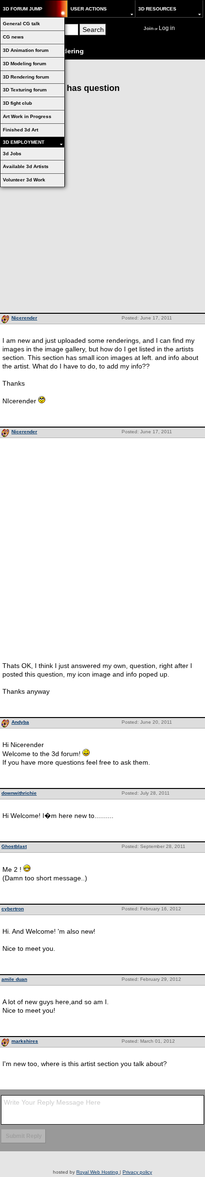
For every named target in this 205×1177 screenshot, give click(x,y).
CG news (13, 37)
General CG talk (21, 23)
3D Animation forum (26, 50)
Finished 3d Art (20, 129)
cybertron (12, 908)
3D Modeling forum (24, 63)
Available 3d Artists (26, 166)
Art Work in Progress (27, 116)
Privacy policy (137, 1172)
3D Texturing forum (25, 89)
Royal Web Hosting (98, 1172)
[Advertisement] (102, 205)
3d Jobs (12, 153)
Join (149, 28)
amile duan (14, 979)
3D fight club (17, 103)
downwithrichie (19, 793)
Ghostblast (14, 846)
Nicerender (24, 317)
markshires (24, 1041)
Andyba (20, 722)
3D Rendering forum (26, 77)
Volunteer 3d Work (24, 179)
